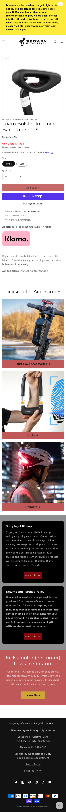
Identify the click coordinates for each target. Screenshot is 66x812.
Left (22, 163)
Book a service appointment (33, 757)
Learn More (33, 695)
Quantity (6, 170)
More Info (30, 575)
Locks (31, 435)
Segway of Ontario (29, 806)
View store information (18, 219)
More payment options (33, 203)
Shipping (5, 147)
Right (9, 163)
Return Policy (33, 764)
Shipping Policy (33, 770)
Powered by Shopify (42, 806)
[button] (3, 41)
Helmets (31, 506)
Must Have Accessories (31, 363)
